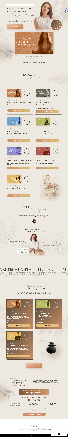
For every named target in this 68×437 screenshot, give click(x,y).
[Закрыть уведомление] (65, 426)
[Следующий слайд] (66, 219)
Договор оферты (34, 421)
